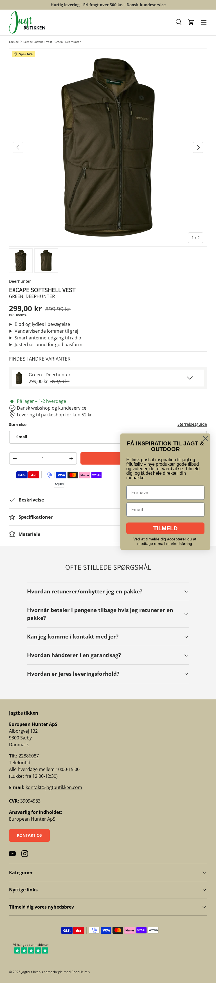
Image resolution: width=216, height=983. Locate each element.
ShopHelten (80, 971)
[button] (179, 22)
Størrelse (17, 424)
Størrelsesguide (192, 424)
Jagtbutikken (30, 971)
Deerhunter (20, 281)
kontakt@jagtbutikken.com (54, 787)
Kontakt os (29, 835)
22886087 (29, 756)
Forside (14, 41)
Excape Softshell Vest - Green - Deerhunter (52, 41)
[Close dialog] (205, 438)
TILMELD (165, 528)
